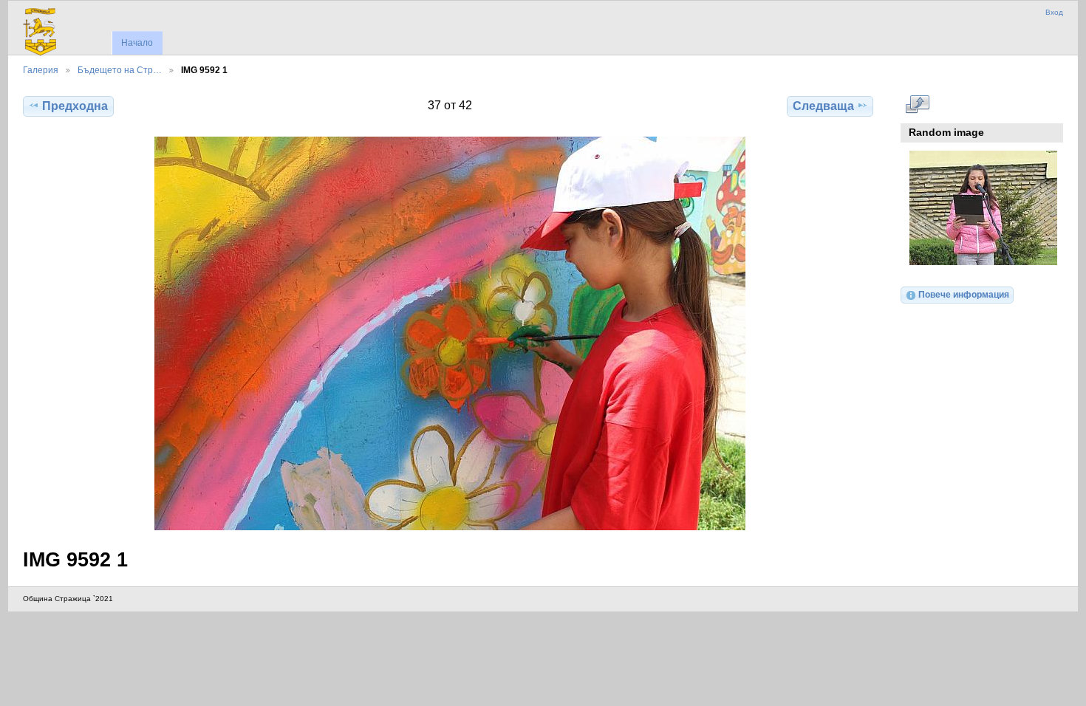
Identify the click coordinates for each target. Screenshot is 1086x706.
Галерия (40, 70)
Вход (1054, 12)
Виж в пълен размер (917, 104)
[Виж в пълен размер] (449, 333)
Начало (137, 43)
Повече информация (963, 294)
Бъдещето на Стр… (120, 70)
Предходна (75, 106)
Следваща (823, 106)
